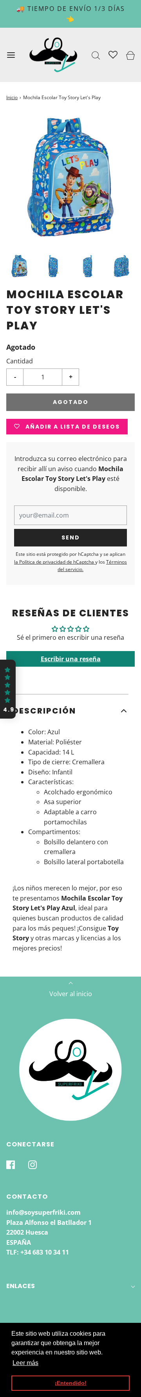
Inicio (12, 97)
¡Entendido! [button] (71, 1383)
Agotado (71, 402)
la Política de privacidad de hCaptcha (54, 562)
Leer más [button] (25, 1363)
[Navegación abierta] (11, 55)
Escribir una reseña (71, 659)
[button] (19, 266)
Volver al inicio (70, 993)
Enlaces (20, 1285)
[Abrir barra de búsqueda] (96, 55)
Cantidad (19, 361)
